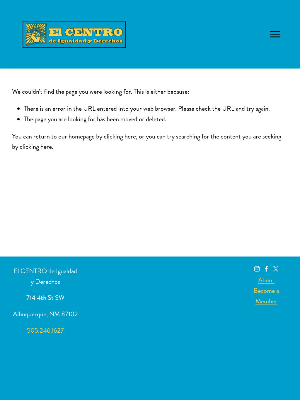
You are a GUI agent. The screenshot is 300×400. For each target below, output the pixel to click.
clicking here (120, 136)
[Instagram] (257, 269)
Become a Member (266, 296)
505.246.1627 (45, 330)
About (266, 280)
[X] (276, 269)
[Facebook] (266, 269)
